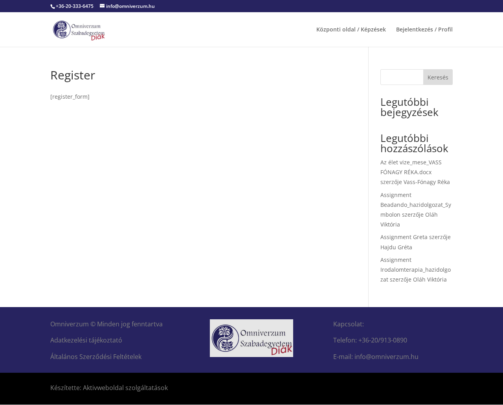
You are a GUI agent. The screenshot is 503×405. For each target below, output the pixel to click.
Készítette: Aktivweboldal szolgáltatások (109, 387)
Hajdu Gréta (396, 247)
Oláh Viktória (430, 279)
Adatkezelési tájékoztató (86, 340)
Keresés (438, 77)
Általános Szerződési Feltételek (95, 356)
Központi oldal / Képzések (351, 30)
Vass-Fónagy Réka (427, 182)
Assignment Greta (404, 237)
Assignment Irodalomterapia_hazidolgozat (415, 269)
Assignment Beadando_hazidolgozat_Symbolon (415, 204)
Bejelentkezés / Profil (424, 30)
